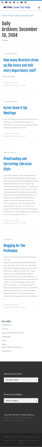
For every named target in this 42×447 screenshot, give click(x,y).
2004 (17, 15)
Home (4, 15)
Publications (6, 351)
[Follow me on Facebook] (14, 2)
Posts (10, 15)
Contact (5, 329)
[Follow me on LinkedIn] (25, 2)
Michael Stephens (12, 83)
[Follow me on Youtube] (22, 2)
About (4, 344)
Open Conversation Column (13, 332)
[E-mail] (6, 2)
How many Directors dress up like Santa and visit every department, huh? (21, 65)
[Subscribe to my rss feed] (2, 2)
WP (14, 440)
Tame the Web (16, 437)
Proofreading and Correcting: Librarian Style (18, 164)
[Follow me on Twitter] (10, 2)
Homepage (6, 336)
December (25, 15)
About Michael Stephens (11, 347)
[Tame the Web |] (17, 7)
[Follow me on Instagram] (18, 2)
